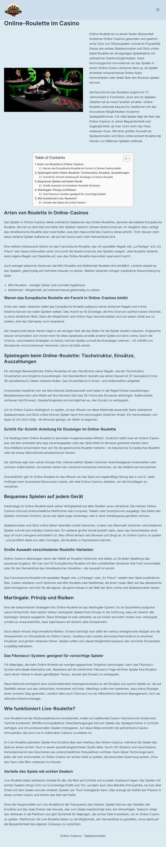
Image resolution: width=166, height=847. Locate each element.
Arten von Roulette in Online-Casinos (60, 164)
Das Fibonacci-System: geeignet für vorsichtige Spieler (74, 194)
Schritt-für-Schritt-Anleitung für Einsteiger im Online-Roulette (78, 177)
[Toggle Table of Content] (124, 158)
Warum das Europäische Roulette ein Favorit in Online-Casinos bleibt (82, 168)
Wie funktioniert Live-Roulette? (57, 198)
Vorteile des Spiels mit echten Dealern (64, 202)
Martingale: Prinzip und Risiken (57, 189)
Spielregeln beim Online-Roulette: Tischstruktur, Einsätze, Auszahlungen (83, 172)
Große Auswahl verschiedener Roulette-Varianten (71, 185)
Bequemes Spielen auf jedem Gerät (60, 181)
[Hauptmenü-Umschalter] (157, 9)
